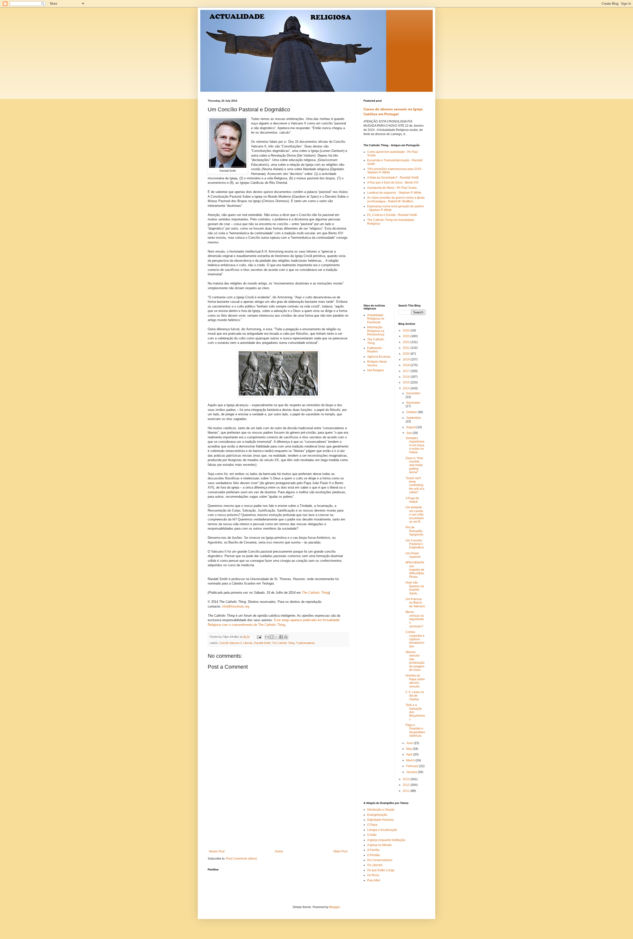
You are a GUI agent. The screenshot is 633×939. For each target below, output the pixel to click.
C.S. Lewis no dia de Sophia (415, 695)
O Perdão (373, 855)
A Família (373, 850)
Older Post (340, 851)
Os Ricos (373, 875)
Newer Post (217, 851)
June (410, 743)
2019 (406, 359)
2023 (406, 336)
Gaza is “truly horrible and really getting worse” (414, 465)
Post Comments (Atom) (241, 858)
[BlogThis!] (271, 636)
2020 (406, 353)
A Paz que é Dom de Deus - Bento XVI (392, 182)
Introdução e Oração (381, 809)
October (412, 412)
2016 (406, 376)
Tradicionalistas (305, 642)
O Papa (372, 824)
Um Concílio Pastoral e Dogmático (415, 544)
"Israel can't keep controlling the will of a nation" (415, 485)
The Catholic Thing (283, 642)
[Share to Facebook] (281, 636)
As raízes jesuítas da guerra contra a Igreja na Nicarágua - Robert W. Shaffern (396, 199)
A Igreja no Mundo (379, 845)
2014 (406, 388)
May (409, 749)
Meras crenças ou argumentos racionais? (415, 619)
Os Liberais (375, 865)
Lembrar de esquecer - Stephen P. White (394, 192)
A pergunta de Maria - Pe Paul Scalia (392, 187)
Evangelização (377, 815)
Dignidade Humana (380, 820)
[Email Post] (259, 636)
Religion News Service (377, 363)
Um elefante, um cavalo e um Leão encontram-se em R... (415, 514)
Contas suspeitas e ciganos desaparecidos (415, 639)
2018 (406, 365)
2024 (406, 330)
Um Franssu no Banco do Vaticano (415, 602)
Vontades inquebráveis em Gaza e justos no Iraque (415, 445)
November (413, 402)
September (413, 418)
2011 (406, 791)
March (410, 760)
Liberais (248, 642)
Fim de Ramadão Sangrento (414, 531)
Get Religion (375, 370)
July (409, 433)
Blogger (334, 907)
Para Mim (373, 880)
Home (279, 851)
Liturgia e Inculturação (382, 830)
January (412, 772)
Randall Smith (262, 642)
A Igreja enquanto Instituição (386, 840)
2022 (406, 342)
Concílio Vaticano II (230, 642)
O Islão (372, 835)
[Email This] (267, 636)
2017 (406, 371)
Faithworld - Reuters (375, 349)
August (411, 427)
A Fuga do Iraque (412, 499)
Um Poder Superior (413, 555)
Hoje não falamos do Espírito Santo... (415, 588)
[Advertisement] (278, 813)
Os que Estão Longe (381, 870)
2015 (406, 382)
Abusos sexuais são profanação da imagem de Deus (415, 661)
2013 (406, 779)
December (413, 393)
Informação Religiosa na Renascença (375, 331)
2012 (406, 785)
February (412, 766)
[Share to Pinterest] (285, 636)
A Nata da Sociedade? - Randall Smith (393, 177)
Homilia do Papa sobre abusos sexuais (415, 681)
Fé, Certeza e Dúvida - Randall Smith (392, 215)
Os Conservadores (379, 860)
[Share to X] (276, 636)
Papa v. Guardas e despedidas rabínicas (415, 730)
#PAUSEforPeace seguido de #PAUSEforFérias (415, 570)
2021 (406, 348)
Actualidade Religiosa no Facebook (375, 318)
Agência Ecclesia (378, 356)
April (409, 754)
